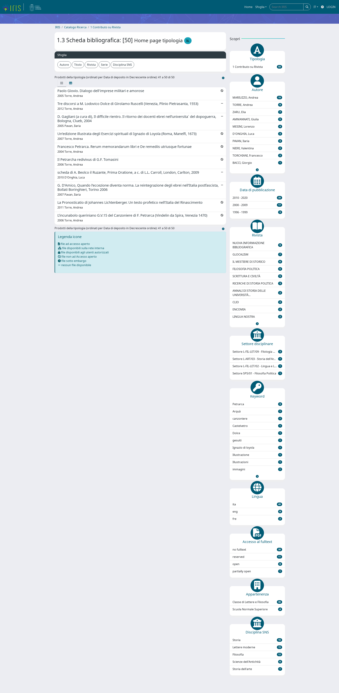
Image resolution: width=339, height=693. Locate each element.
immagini (257, 469)
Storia (257, 640)
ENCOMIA (257, 309)
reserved (257, 557)
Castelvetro (257, 426)
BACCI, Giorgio (257, 163)
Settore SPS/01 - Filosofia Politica (257, 373)
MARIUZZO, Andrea (257, 97)
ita (257, 504)
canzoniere (257, 419)
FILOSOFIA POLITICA (257, 269)
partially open (257, 571)
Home (248, 7)
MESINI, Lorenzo (257, 126)
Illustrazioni (257, 462)
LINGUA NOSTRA (257, 317)
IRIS (57, 27)
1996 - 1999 (257, 212)
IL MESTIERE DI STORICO (257, 262)
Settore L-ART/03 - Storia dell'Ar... (257, 359)
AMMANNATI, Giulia (257, 119)
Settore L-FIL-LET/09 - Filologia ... (257, 352)
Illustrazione (257, 455)
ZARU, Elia (257, 112)
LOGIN (331, 7)
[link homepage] (13, 6)
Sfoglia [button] (259, 7)
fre (257, 519)
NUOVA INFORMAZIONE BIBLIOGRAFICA (257, 245)
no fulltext (257, 549)
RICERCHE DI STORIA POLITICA (257, 283)
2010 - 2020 (257, 198)
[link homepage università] (35, 6)
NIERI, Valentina (257, 148)
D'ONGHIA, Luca (257, 134)
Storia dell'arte (257, 669)
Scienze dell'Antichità (257, 662)
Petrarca (257, 404)
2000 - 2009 (257, 205)
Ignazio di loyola (257, 448)
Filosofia (257, 654)
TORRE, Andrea (257, 105)
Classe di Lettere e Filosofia (257, 602)
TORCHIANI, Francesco (257, 155)
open (257, 564)
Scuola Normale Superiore (257, 609)
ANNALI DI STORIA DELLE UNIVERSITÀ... (257, 293)
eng (257, 511)
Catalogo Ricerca (75, 27)
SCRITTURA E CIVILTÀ (257, 276)
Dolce (257, 433)
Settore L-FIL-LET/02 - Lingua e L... (257, 366)
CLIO (257, 302)
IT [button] (315, 7)
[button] (257, 170)
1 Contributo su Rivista (105, 27)
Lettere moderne (257, 647)
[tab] (61, 83)
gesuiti (257, 440)
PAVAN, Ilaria (257, 141)
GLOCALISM (257, 254)
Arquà (257, 411)
